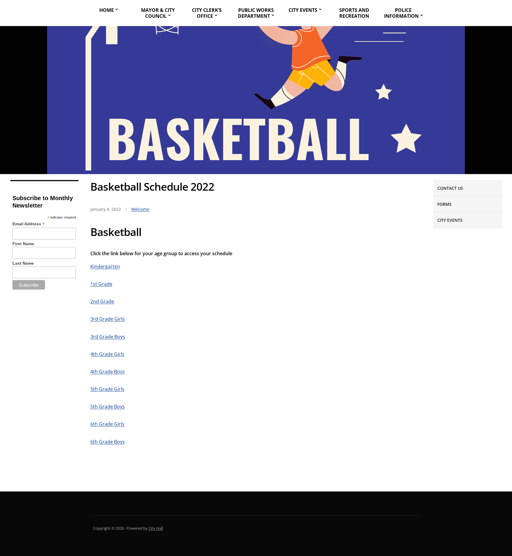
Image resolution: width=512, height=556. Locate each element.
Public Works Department (256, 13)
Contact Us (450, 188)
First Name (23, 243)
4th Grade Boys (107, 371)
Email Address (28, 224)
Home (106, 10)
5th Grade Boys (107, 406)
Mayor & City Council (158, 13)
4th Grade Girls (107, 354)
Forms (444, 204)
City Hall (155, 528)
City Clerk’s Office (207, 13)
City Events (303, 10)
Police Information (401, 13)
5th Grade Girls (107, 389)
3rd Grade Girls (107, 319)
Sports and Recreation (354, 13)
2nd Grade (102, 301)
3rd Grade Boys (107, 336)
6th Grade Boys (107, 441)
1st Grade (101, 284)
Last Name (23, 263)
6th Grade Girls (107, 424)
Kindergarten (105, 266)
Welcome (140, 209)
